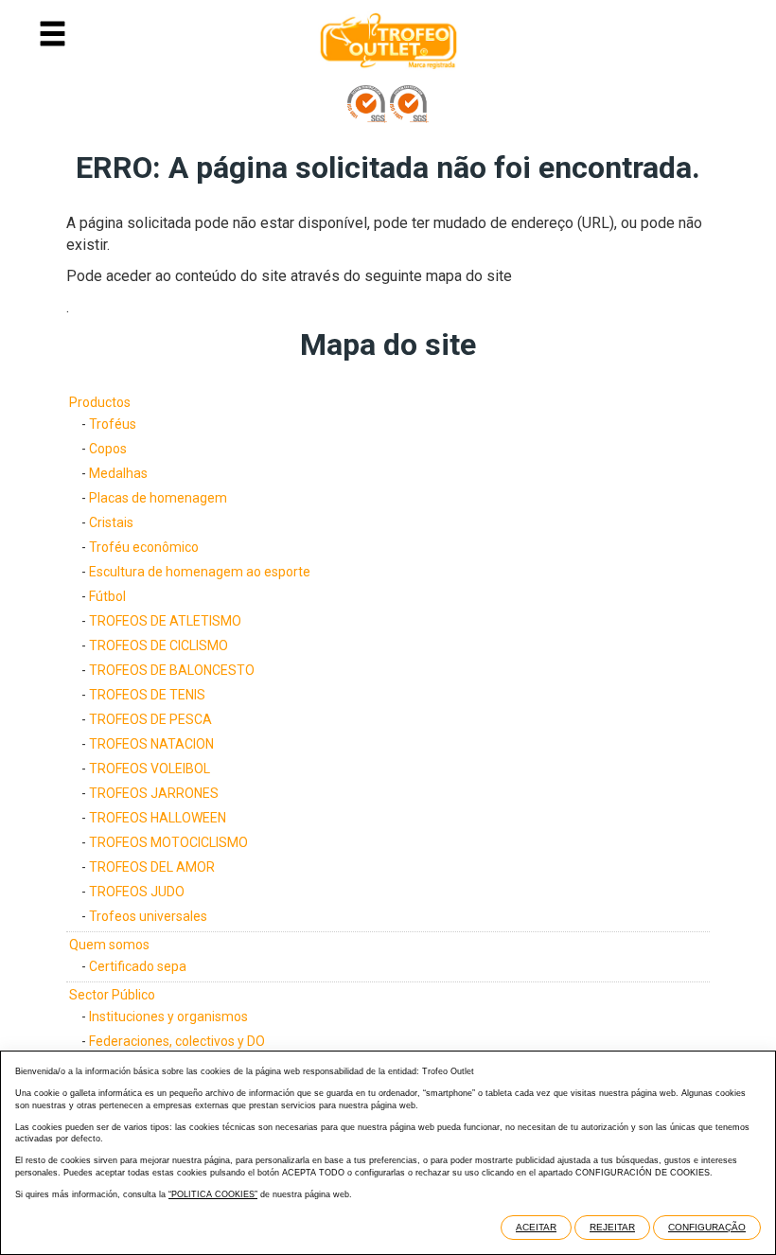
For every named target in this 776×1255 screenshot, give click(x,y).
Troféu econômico (144, 547)
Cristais (111, 522)
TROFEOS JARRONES (154, 793)
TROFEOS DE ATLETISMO (165, 620)
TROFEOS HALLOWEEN (157, 817)
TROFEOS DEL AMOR (152, 867)
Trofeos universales (148, 916)
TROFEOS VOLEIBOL (149, 768)
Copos (108, 448)
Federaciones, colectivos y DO (177, 1041)
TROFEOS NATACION (151, 743)
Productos (100, 402)
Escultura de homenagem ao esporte (199, 571)
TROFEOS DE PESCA (150, 719)
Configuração (707, 1227)
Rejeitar (612, 1227)
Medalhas (118, 473)
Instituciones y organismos (168, 1016)
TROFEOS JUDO (137, 891)
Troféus (112, 424)
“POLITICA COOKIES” (212, 1194)
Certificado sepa (137, 966)
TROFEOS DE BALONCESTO (172, 670)
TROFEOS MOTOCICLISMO (168, 842)
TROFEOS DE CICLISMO (158, 645)
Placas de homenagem (158, 497)
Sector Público (112, 994)
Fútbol (107, 596)
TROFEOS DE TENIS (147, 694)
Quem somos (109, 944)
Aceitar (536, 1227)
